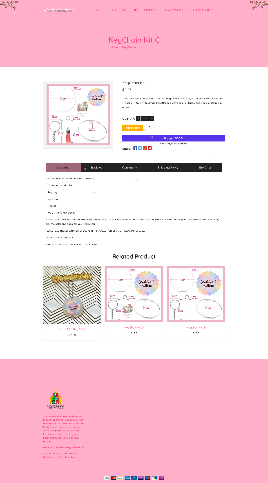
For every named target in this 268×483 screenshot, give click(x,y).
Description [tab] (63, 167)
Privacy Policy (173, 9)
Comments (130, 167)
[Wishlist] (149, 128)
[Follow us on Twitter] (140, 148)
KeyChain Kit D (134, 327)
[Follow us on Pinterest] (150, 148)
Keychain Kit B (196, 327)
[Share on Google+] (145, 148)
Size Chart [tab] (205, 167)
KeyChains (129, 47)
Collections (117, 9)
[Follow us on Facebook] (135, 148)
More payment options (173, 143)
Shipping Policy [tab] (168, 167)
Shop (97, 9)
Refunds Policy (144, 9)
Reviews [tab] (96, 167)
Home (81, 9)
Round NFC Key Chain (72, 329)
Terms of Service (202, 9)
